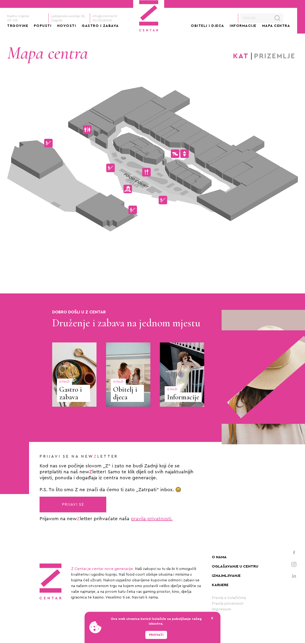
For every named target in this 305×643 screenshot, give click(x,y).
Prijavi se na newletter (79, 456)
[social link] (294, 552)
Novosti (66, 26)
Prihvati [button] (156, 635)
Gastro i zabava (100, 26)
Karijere (220, 585)
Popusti (43, 26)
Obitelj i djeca (207, 26)
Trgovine (17, 26)
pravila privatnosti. (152, 518)
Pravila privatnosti (227, 603)
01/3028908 (102, 20)
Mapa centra (276, 26)
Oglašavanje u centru (235, 566)
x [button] (212, 618)
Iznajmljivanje (226, 576)
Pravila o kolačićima (229, 598)
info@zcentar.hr (104, 16)
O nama (219, 557)
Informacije (243, 26)
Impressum (221, 609)
